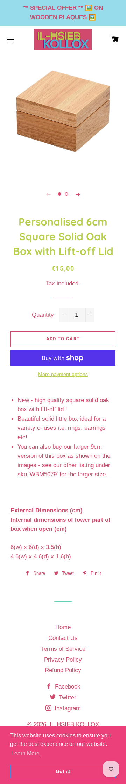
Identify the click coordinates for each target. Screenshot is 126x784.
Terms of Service (63, 649)
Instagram (67, 708)
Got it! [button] (63, 771)
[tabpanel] (63, 115)
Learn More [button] (25, 753)
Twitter (66, 697)
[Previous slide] (48, 194)
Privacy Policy (63, 659)
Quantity (43, 315)
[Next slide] (77, 194)
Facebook (66, 686)
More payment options (63, 374)
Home (63, 627)
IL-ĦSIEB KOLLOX (74, 724)
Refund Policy (63, 670)
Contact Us (63, 638)
